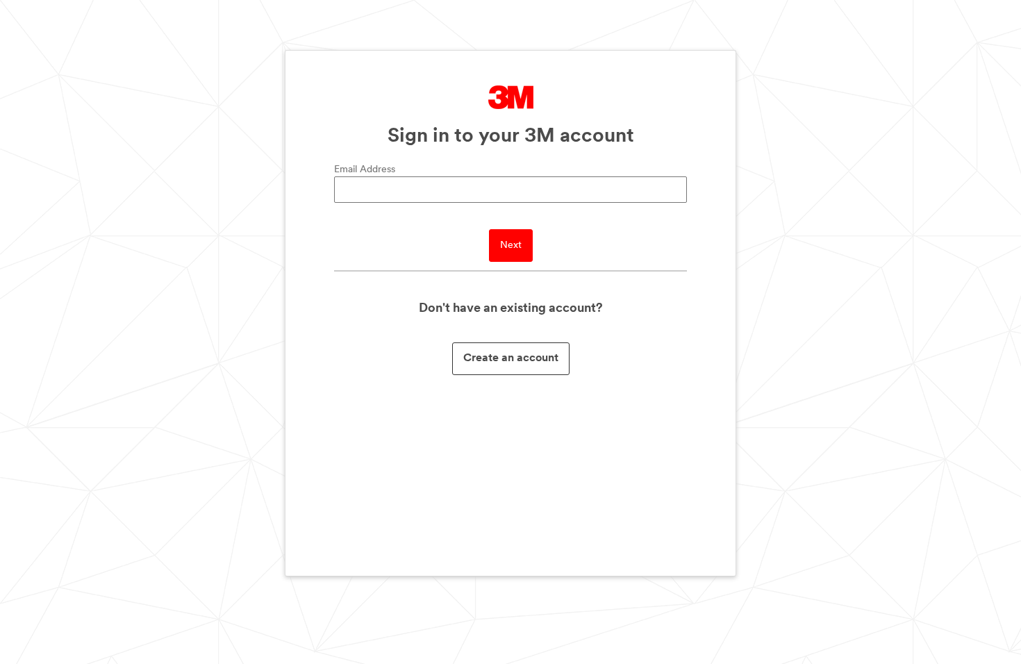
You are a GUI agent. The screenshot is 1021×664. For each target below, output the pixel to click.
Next (511, 245)
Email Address (364, 170)
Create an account (510, 358)
